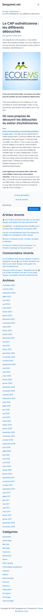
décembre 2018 (9, 432)
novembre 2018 (9, 436)
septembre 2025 (9, 293)
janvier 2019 (7, 429)
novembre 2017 (9, 481)
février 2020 (7, 380)
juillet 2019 (7, 406)
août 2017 (6, 493)
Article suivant (22, 200)
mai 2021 (6, 342)
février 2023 (7, 312)
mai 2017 (6, 504)
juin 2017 (6, 500)
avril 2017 (6, 508)
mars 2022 (7, 327)
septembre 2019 (9, 398)
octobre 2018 (8, 440)
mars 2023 (7, 308)
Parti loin (6, 582)
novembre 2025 (9, 285)
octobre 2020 (8, 361)
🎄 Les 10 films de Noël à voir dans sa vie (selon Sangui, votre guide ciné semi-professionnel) (21, 263)
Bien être (6, 544)
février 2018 (7, 470)
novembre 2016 (9, 527)
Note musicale (8, 578)
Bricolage (6, 548)
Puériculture (7, 590)
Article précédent (21, 195)
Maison (5, 575)
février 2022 (7, 331)
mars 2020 (7, 376)
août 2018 (6, 447)
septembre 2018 (9, 444)
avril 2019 (6, 417)
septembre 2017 (9, 489)
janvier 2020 (7, 383)
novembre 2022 (9, 323)
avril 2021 (6, 346)
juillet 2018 (7, 451)
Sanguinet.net (11, 4)
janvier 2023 (7, 315)
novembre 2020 (9, 357)
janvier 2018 (7, 474)
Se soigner (7, 593)
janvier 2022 (7, 334)
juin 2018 (6, 455)
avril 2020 (6, 372)
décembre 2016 (9, 523)
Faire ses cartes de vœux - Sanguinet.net (19, 270)
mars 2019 (7, 421)
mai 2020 (6, 368)
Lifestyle (6, 571)
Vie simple (6, 597)
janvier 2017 (7, 519)
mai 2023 (6, 300)
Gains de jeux (8, 563)
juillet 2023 (7, 297)
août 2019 (6, 402)
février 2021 (7, 349)
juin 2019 (6, 410)
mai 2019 (6, 413)
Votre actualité (8, 601)
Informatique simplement (12, 567)
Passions (6, 586)
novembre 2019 (9, 391)
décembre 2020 (9, 353)
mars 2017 (7, 512)
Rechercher (7, 205)
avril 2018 (6, 463)
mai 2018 (6, 459)
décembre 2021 (9, 338)
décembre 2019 (9, 387)
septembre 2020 (9, 364)
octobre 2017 (8, 485)
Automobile (7, 541)
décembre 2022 (9, 319)
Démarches (7, 556)
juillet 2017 (7, 496)
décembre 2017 (9, 478)
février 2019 (7, 425)
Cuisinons (6, 552)
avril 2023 (6, 304)
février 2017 (7, 515)
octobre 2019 (8, 395)
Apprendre (7, 537)
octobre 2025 (8, 289)
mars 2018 (7, 466)
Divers (5, 559)
